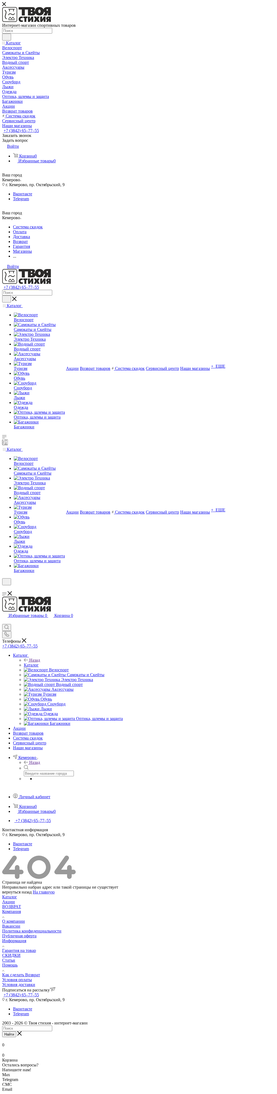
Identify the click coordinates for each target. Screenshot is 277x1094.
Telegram (21, 198)
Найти (9, 1034)
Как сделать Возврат (21, 975)
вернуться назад (17, 892)
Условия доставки (18, 984)
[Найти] (6, 37)
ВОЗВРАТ (11, 906)
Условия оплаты (17, 979)
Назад (34, 660)
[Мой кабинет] (4, 588)
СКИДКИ (11, 955)
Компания (11, 911)
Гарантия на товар (19, 950)
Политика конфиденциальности (31, 931)
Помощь (10, 965)
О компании (13, 921)
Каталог (31, 665)
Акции (8, 901)
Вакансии (11, 926)
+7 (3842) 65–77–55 (21, 130)
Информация (14, 940)
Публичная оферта (19, 936)
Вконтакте (22, 194)
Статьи (8, 960)
